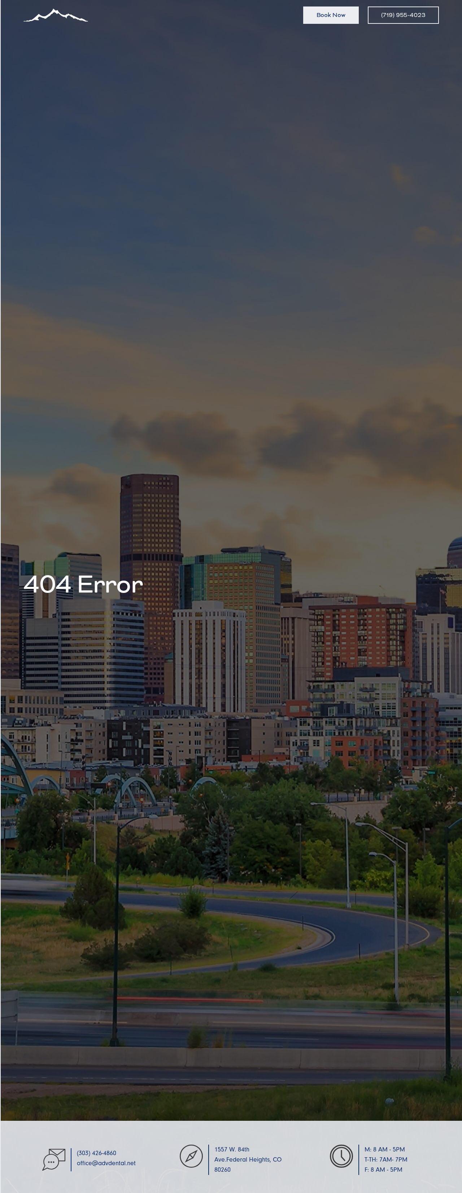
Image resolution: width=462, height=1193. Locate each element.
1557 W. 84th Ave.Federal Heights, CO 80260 (248, 1160)
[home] (55, 15)
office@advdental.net (106, 1163)
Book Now (331, 15)
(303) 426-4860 (96, 1153)
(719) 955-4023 (403, 15)
